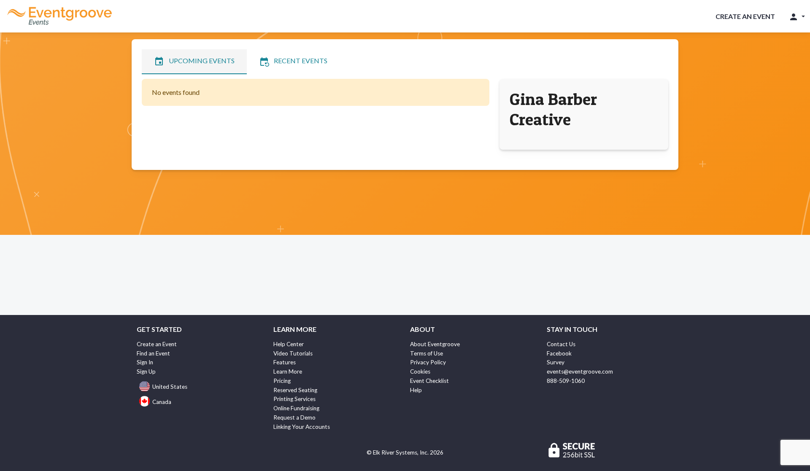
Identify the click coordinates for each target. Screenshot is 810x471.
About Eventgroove (435, 344)
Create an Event (745, 16)
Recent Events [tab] (293, 62)
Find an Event (153, 353)
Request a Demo (294, 417)
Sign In (145, 362)
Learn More (287, 371)
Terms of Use (426, 353)
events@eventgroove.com (580, 371)
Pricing (282, 380)
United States (169, 386)
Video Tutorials (293, 353)
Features (284, 362)
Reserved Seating (295, 390)
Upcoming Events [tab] (194, 62)
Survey (555, 362)
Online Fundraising (296, 408)
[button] (796, 16)
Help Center (288, 344)
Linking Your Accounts (301, 426)
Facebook (559, 353)
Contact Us (561, 344)
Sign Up (146, 371)
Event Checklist (429, 380)
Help (416, 390)
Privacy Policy (428, 362)
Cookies (420, 371)
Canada (161, 401)
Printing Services (294, 399)
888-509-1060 (566, 380)
